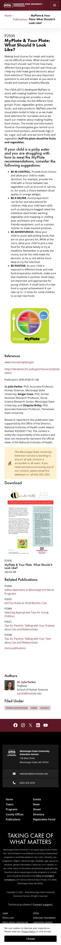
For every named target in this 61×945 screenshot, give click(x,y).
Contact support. (43, 904)
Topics (9, 804)
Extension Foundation (44, 917)
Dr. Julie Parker (26, 682)
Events (37, 799)
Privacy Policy (28, 931)
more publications (15, 648)
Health (34, 708)
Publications (20, 19)
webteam (20, 474)
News (36, 804)
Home (8, 15)
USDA (36, 913)
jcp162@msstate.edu (29, 693)
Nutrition (45, 708)
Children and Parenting (16, 708)
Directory (38, 814)
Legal (5, 913)
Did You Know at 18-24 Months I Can (26, 603)
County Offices (14, 814)
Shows (37, 809)
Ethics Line (8, 917)
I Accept (30, 938)
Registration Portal (44, 819)
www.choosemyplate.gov (19, 362)
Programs (12, 809)
